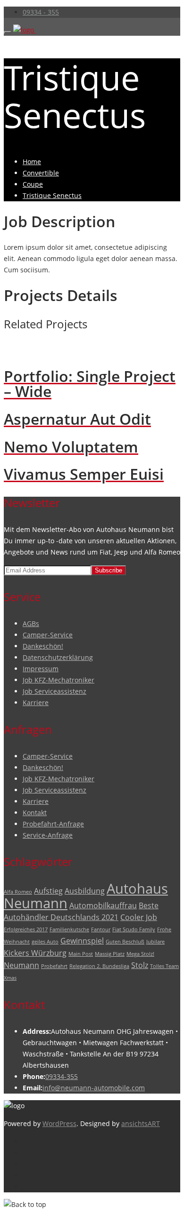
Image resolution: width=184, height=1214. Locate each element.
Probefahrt (54, 966)
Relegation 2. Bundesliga (99, 966)
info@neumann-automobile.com (93, 1087)
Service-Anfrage (48, 835)
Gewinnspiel (82, 941)
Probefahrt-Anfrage (53, 823)
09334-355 (61, 1076)
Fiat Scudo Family (133, 929)
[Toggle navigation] (7, 32)
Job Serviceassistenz (54, 691)
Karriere (36, 702)
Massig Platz (110, 954)
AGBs (31, 623)
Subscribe (108, 570)
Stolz (139, 965)
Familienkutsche (69, 929)
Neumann (21, 965)
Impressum (41, 668)
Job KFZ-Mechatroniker (58, 679)
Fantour (100, 929)
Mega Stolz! (140, 954)
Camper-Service (48, 634)
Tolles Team (164, 966)
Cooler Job (138, 917)
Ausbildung (85, 891)
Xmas (10, 978)
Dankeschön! (43, 646)
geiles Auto (45, 941)
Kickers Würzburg (35, 953)
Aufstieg (48, 891)
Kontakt (35, 812)
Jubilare (155, 941)
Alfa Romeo (18, 892)
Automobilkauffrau (103, 905)
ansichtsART (140, 1123)
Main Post (80, 954)
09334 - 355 (41, 12)
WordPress (59, 1123)
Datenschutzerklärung (58, 657)
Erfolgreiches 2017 (26, 929)
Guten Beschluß (125, 941)
